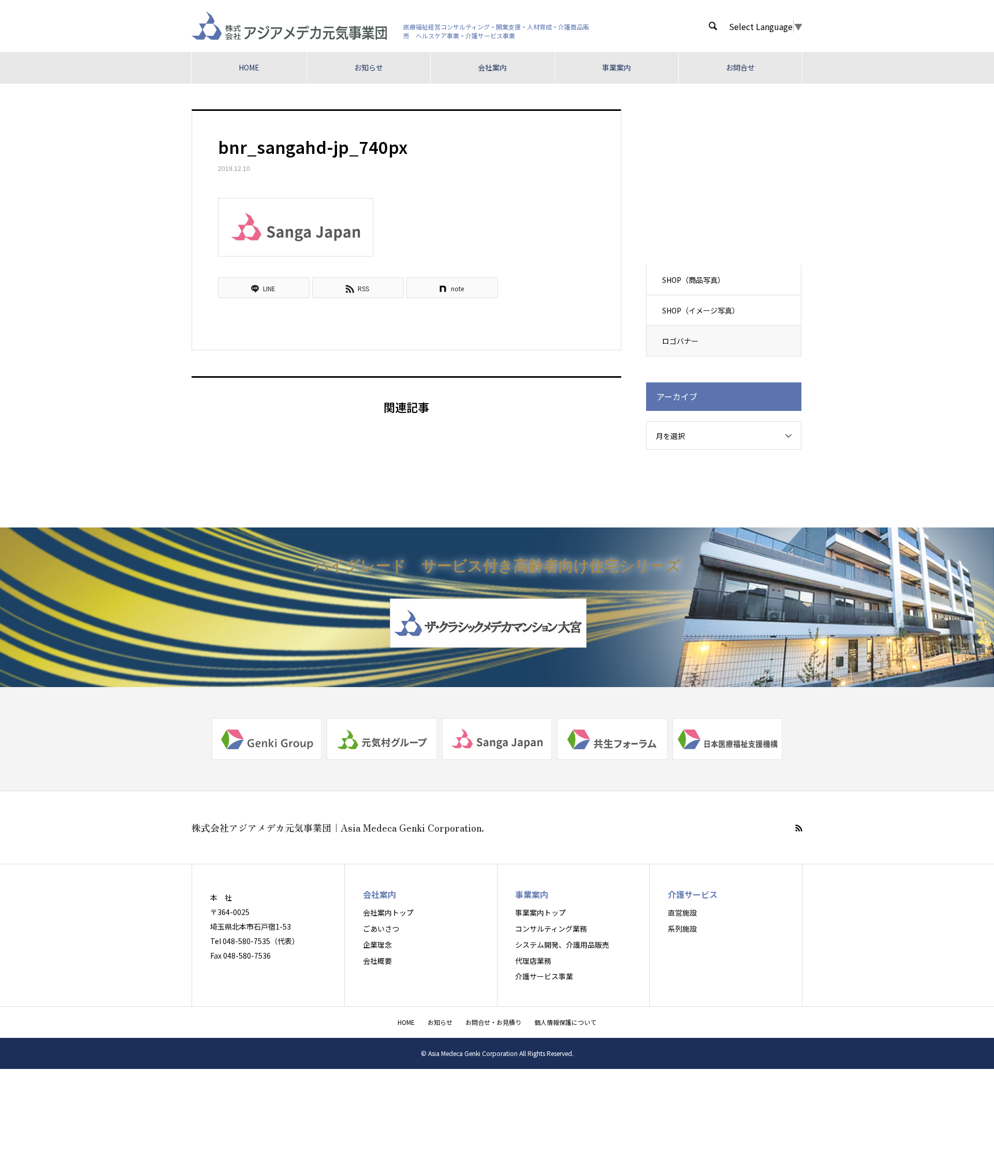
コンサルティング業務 (551, 928)
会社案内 (492, 67)
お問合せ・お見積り (493, 1022)
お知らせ (368, 67)
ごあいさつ (381, 928)
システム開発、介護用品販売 (562, 944)
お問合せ (740, 67)
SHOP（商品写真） (693, 280)
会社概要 (377, 960)
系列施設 (682, 928)
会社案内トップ (388, 912)
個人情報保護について (565, 1022)
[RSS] (798, 828)
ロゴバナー (680, 341)
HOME (249, 67)
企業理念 (377, 944)
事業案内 (616, 67)
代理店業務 (533, 960)
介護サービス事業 (544, 976)
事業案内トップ (540, 912)
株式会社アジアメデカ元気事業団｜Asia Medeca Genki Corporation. (338, 827)
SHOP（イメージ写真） (700, 310)
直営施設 (682, 912)
